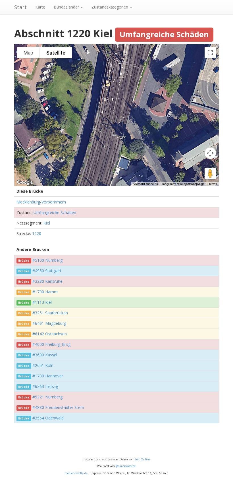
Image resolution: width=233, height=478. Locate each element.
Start (20, 7)
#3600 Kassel (44, 355)
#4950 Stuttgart (46, 270)
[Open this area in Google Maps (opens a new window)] (25, 182)
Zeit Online (142, 459)
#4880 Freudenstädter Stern (58, 407)
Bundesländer (67, 7)
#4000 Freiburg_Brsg (51, 344)
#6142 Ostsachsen (49, 333)
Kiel (46, 223)
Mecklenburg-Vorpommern (41, 202)
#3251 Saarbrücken (50, 312)
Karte (40, 7)
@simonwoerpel (126, 466)
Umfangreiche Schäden (55, 212)
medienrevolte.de (76, 473)
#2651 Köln (42, 365)
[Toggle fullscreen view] (210, 52)
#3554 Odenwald (48, 418)
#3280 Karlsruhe (47, 281)
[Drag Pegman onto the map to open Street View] (210, 173)
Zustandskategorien (110, 7)
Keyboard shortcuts (145, 184)
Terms (213, 184)
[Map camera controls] (210, 153)
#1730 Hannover (47, 376)
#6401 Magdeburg (49, 323)
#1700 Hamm (45, 291)
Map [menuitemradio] (28, 53)
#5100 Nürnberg (47, 260)
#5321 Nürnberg (47, 397)
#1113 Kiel (42, 302)
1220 (36, 233)
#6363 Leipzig (45, 386)
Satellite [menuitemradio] (55, 53)
